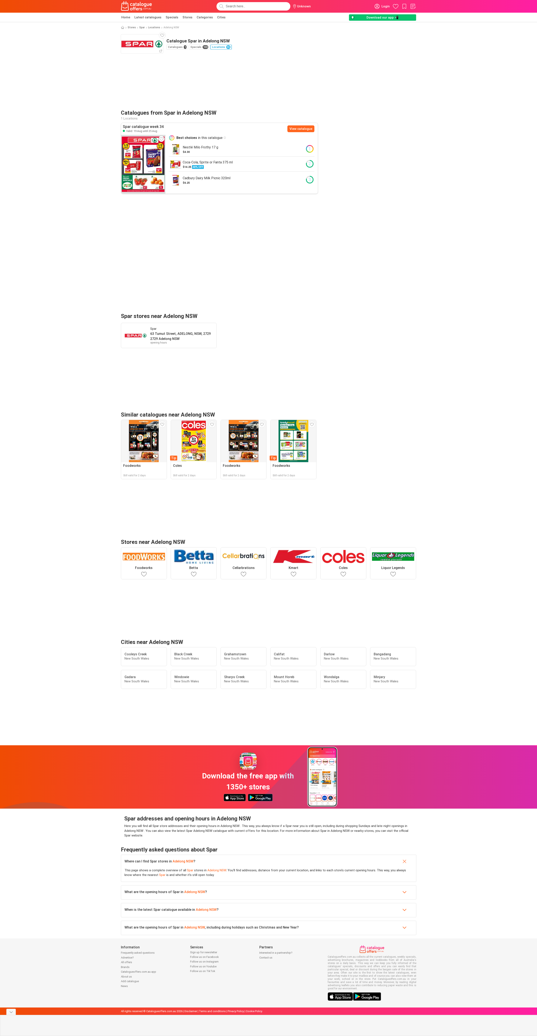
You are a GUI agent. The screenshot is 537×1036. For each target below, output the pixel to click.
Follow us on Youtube (203, 966)
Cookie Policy (254, 1011)
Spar (142, 27)
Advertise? (127, 957)
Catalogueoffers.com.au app (138, 971)
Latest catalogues (147, 17)
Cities (221, 17)
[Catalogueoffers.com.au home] (136, 6)
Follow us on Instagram (204, 961)
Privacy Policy (236, 1011)
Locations (154, 27)
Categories (205, 17)
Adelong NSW (183, 861)
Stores (187, 17)
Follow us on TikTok (202, 971)
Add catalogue (130, 981)
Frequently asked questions (138, 952)
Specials (172, 17)
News (124, 986)
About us (126, 976)
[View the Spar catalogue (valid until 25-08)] (143, 164)
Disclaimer (190, 1011)
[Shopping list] (413, 6)
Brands (125, 967)
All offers (126, 962)
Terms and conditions (212, 1011)
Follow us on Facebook (204, 957)
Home (125, 17)
